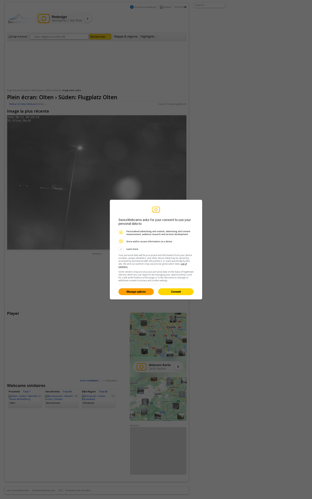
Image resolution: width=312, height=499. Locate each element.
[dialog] (156, 249)
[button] (156, 249)
